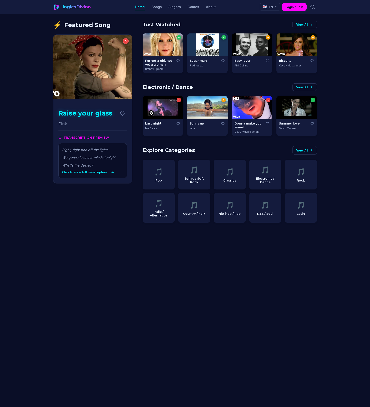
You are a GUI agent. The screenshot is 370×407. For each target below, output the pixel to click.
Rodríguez (196, 65)
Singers (175, 7)
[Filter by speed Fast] (179, 100)
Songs (157, 7)
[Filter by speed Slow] (179, 37)
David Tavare (287, 128)
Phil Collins (241, 65)
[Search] (312, 7)
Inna (192, 128)
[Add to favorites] (122, 113)
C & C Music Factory (247, 131)
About (211, 7)
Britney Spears (154, 69)
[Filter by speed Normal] (268, 37)
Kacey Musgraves (290, 65)
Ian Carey (151, 128)
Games (193, 7)
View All (302, 24)
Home (140, 7)
